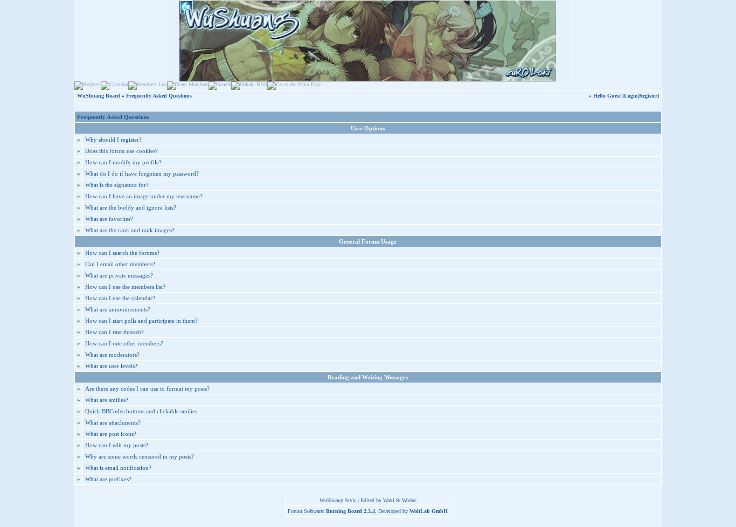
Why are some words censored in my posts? (139, 456)
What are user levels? (111, 366)
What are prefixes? (108, 479)
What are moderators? (112, 354)
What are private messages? (119, 275)
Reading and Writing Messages (368, 377)
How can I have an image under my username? (144, 196)
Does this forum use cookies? (121, 151)
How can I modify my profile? (123, 162)
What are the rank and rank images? (130, 230)
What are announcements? (117, 309)
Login (631, 96)
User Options (368, 128)
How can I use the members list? (125, 286)
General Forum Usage (368, 241)
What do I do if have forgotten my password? (142, 173)
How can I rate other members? (124, 343)
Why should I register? (113, 139)
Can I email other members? (120, 264)
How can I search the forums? (122, 252)
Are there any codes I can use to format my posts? (147, 388)
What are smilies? (106, 400)
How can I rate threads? (114, 332)
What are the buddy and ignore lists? (130, 207)
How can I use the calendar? (120, 298)
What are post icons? (110, 434)
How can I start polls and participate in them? (141, 320)
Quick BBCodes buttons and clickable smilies (141, 411)
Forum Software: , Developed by (368, 511)
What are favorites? (109, 219)
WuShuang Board (98, 96)
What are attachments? (113, 422)
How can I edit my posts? (116, 445)
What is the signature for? (117, 185)
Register (648, 96)
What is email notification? (118, 467)
